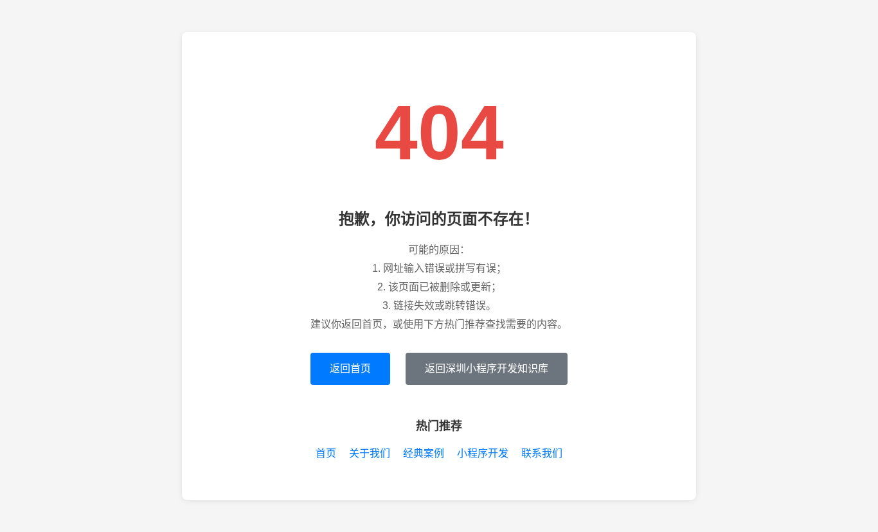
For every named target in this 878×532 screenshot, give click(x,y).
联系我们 (541, 453)
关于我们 (369, 453)
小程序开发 (482, 453)
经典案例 (423, 453)
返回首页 (350, 368)
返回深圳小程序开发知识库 (486, 368)
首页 (326, 453)
